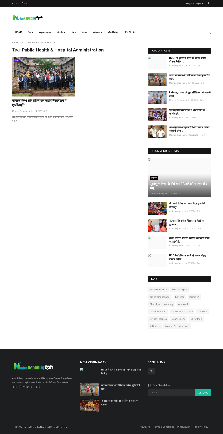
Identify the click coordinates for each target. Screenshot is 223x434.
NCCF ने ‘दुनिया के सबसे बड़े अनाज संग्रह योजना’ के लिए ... (187, 60)
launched (202, 311)
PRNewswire (184, 426)
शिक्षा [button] (84, 32)
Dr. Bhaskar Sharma (182, 311)
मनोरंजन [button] (96, 32)
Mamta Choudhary (21, 111)
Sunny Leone (179, 318)
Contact (25, 3)
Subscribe (202, 392)
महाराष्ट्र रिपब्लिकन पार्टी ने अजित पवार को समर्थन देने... (187, 112)
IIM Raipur (155, 326)
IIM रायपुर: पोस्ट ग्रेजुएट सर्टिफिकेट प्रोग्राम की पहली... (190, 94)
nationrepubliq (176, 65)
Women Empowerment (177, 326)
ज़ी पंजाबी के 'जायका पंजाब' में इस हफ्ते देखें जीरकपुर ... (187, 205)
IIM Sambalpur (179, 289)
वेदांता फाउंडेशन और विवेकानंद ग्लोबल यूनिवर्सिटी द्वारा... (189, 77)
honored (179, 296)
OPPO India (196, 318)
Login (189, 3)
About (15, 3)
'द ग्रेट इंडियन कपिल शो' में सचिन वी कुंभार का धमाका (119, 402)
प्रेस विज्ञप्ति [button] (113, 32)
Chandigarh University (161, 304)
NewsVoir (145, 426)
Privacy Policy (201, 426)
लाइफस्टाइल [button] (44, 32)
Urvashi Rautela (158, 318)
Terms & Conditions (163, 426)
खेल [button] (72, 32)
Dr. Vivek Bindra (158, 311)
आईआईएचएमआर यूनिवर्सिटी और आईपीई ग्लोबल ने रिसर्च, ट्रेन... (189, 129)
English (130, 32)
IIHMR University (158, 289)
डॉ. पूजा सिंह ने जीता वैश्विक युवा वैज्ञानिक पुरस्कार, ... (186, 222)
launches (194, 296)
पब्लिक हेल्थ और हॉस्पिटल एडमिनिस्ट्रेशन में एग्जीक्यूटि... (39, 102)
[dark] (209, 3)
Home (18, 32)
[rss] (151, 371)
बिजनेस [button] (60, 32)
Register (200, 3)
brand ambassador (160, 296)
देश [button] (29, 32)
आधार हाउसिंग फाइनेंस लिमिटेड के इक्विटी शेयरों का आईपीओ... (189, 240)
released (183, 304)
